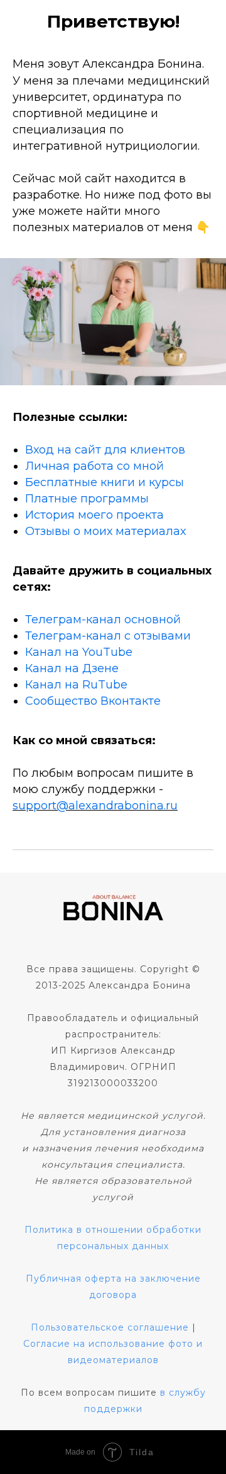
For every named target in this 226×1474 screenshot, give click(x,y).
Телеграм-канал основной (103, 619)
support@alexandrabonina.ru (95, 805)
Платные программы (87, 499)
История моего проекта (94, 515)
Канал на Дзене (72, 668)
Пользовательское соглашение (110, 1327)
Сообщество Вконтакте (93, 701)
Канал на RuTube (76, 685)
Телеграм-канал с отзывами (108, 636)
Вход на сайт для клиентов (105, 450)
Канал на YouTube (78, 652)
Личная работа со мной (94, 466)
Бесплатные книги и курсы (104, 482)
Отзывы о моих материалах (105, 531)
